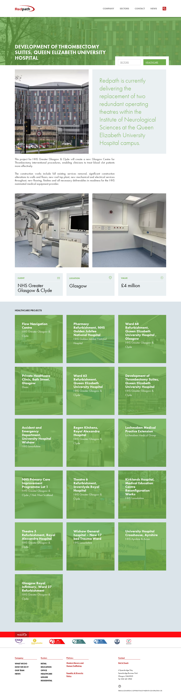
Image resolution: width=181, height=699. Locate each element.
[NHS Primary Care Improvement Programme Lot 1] (39, 494)
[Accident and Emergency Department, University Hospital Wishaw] (39, 443)
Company (108, 8)
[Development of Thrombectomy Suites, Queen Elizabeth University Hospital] (142, 391)
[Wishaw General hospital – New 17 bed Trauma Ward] (90, 546)
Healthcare (46, 674)
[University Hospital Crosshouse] (142, 546)
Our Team (19, 670)
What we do (21, 663)
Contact (140, 8)
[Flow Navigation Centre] (39, 339)
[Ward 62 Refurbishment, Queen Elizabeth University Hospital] (90, 391)
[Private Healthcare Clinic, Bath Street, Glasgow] (39, 391)
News (153, 8)
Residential (46, 680)
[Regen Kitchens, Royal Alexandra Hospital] (90, 443)
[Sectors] (129, 62)
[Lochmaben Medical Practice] (142, 443)
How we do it (21, 667)
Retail (44, 663)
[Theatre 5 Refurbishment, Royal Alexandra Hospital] (39, 546)
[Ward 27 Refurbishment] (39, 598)
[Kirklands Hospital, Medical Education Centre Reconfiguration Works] (142, 494)
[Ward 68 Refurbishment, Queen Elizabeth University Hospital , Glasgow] (142, 339)
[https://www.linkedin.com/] (119, 686)
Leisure (44, 677)
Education (46, 667)
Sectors (124, 8)
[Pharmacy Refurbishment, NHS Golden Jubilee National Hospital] (90, 339)
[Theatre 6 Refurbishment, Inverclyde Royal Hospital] (90, 494)
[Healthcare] (155, 62)
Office (44, 670)
